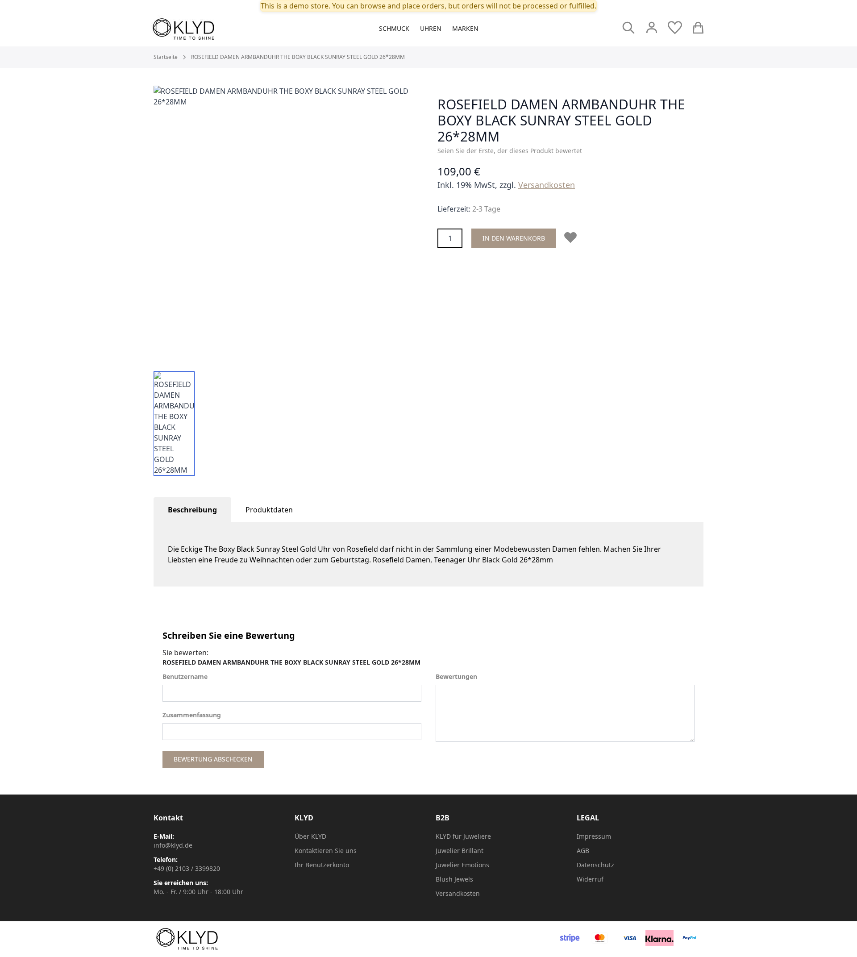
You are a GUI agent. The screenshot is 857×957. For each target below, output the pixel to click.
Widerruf (590, 879)
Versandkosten (546, 184)
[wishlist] (675, 28)
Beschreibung (192, 510)
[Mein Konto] (652, 28)
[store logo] (203, 29)
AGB (583, 850)
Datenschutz (595, 865)
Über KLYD (310, 836)
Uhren (430, 28)
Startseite (166, 57)
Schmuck (394, 28)
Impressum (594, 836)
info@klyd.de (173, 845)
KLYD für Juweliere (463, 836)
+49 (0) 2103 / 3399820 (187, 868)
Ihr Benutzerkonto (322, 865)
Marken (465, 28)
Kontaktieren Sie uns (326, 850)
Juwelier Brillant (459, 850)
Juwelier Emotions (462, 865)
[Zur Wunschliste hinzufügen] (572, 237)
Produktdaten (269, 510)
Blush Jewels (454, 879)
